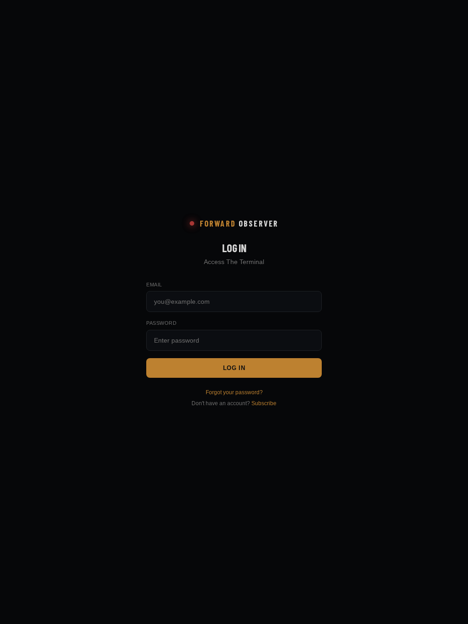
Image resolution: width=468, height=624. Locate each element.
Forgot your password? (234, 392)
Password (161, 323)
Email (154, 284)
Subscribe (264, 403)
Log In (234, 368)
